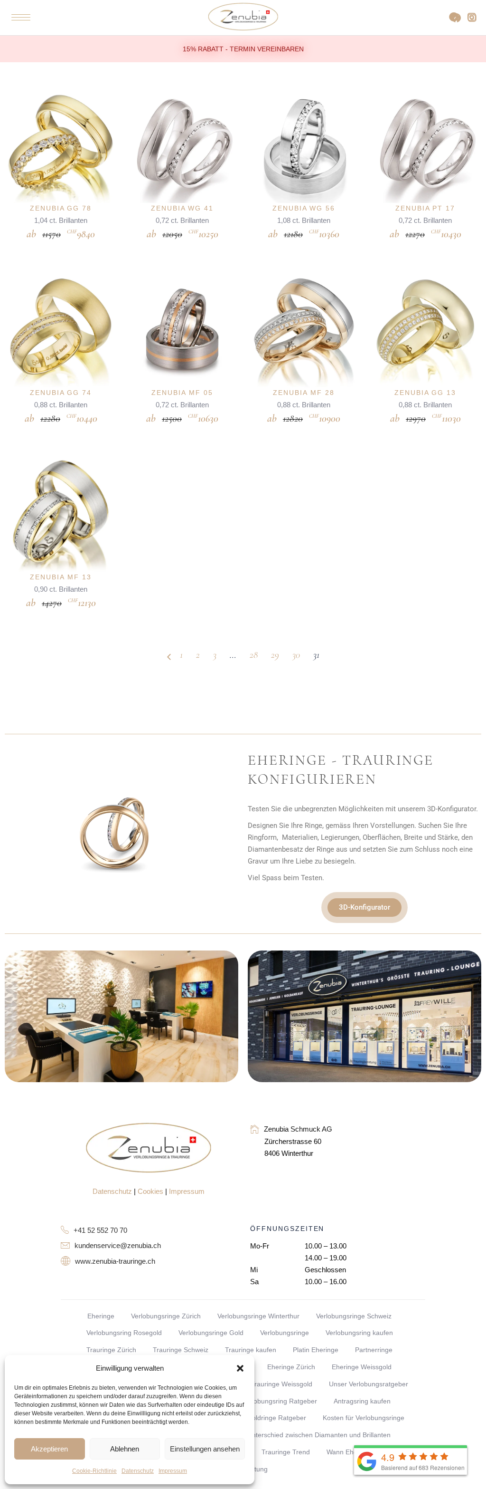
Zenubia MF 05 (182, 392)
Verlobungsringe (284, 1332)
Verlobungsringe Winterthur (258, 1316)
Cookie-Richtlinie (94, 1471)
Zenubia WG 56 (303, 208)
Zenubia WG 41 (182, 208)
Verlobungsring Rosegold (124, 1332)
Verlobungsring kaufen (359, 1332)
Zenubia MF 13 (60, 577)
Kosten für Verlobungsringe (363, 1418)
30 (296, 655)
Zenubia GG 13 (425, 392)
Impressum (173, 1471)
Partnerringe (374, 1350)
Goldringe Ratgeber (276, 1418)
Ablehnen (124, 1449)
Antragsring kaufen (362, 1401)
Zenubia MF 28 (303, 392)
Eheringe (100, 1316)
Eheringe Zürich (291, 1367)
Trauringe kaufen (250, 1350)
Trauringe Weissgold (281, 1384)
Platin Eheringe (315, 1350)
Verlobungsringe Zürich (166, 1316)
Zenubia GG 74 (61, 392)
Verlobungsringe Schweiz (354, 1316)
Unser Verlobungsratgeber (368, 1384)
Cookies (150, 1191)
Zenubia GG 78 (61, 208)
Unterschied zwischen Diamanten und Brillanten (319, 1435)
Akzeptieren (49, 1449)
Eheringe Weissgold (362, 1367)
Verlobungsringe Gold (210, 1332)
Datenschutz (138, 1471)
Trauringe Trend (286, 1452)
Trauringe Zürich (111, 1350)
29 (275, 655)
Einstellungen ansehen (205, 1449)
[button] (240, 1368)
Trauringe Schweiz (180, 1350)
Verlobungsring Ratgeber (279, 1401)
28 (254, 655)
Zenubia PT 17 (425, 208)
